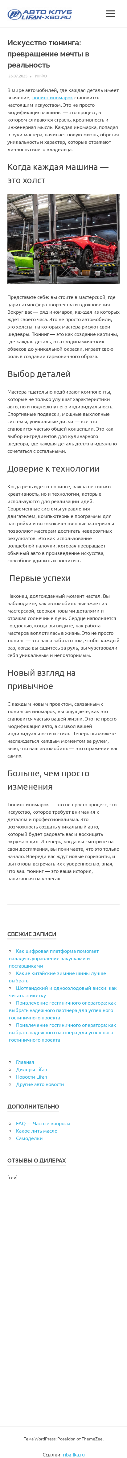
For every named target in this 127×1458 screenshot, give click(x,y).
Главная (25, 1062)
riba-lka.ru (74, 1454)
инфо (41, 75)
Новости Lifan (31, 1076)
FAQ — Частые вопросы (43, 1123)
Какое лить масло (36, 1130)
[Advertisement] (63, 1310)
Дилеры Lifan (31, 1069)
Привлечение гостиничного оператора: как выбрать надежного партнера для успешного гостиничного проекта (62, 1009)
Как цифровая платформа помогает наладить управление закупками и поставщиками (54, 958)
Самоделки (29, 1138)
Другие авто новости (40, 1084)
